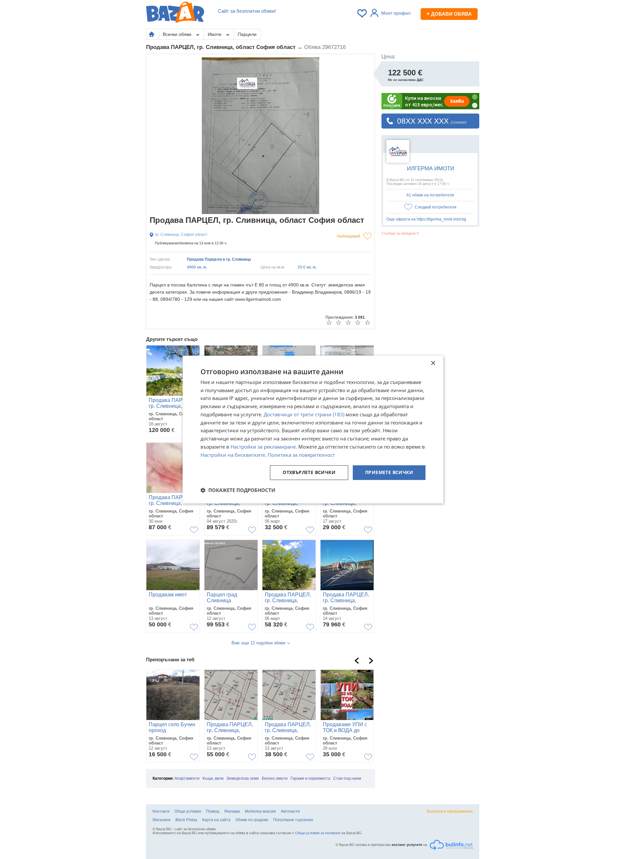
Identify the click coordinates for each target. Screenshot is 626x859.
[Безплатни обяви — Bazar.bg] (175, 13)
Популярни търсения (293, 820)
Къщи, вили (213, 778)
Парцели (247, 34)
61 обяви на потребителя (430, 195)
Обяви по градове (251, 820)
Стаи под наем (347, 778)
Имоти (215, 34)
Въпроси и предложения (450, 811)
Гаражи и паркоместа (310, 778)
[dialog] (313, 430)
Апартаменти (187, 778)
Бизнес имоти (275, 778)
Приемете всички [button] (389, 472)
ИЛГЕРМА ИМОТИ (430, 168)
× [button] (432, 363)
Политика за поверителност (301, 455)
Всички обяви (178, 34)
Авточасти (290, 811)
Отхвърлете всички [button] (309, 472)
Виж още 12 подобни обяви (258, 642)
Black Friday (186, 820)
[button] (238, 490)
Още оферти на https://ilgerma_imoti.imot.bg (426, 219)
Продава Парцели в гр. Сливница (219, 259)
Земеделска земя (243, 778)
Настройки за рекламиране (263, 446)
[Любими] (362, 13)
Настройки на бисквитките (233, 455)
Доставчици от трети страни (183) (304, 414)
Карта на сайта (216, 820)
